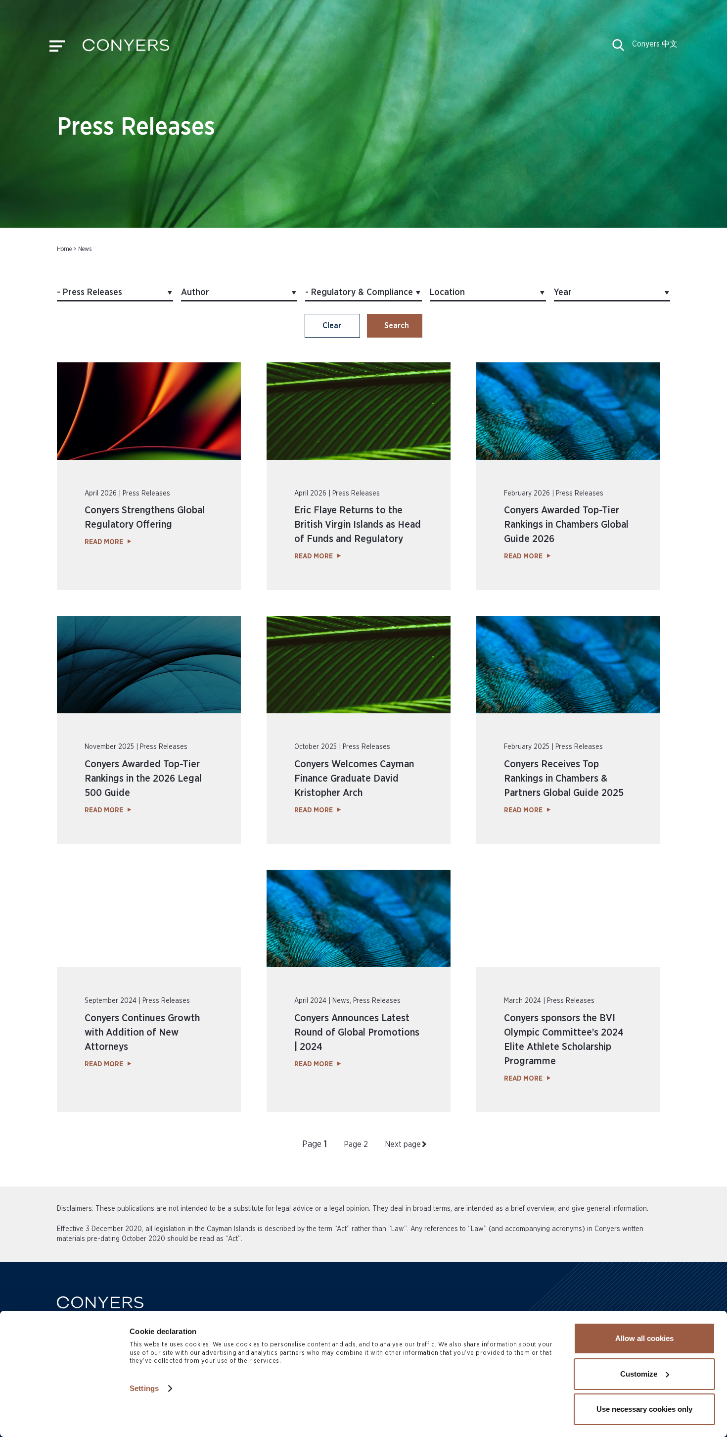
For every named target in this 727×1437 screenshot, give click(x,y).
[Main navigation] (57, 48)
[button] (618, 48)
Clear (331, 326)
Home (64, 249)
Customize (638, 1374)
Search (396, 326)
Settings (144, 1388)
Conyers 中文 (655, 44)
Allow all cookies (644, 1338)
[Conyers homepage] (126, 48)
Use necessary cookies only (644, 1409)
